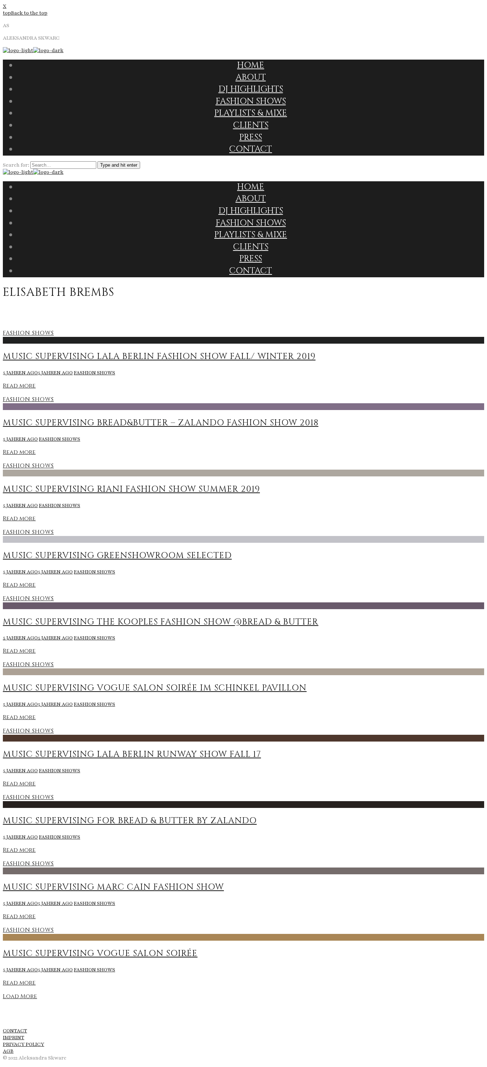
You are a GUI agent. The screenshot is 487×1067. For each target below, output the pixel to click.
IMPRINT (13, 1037)
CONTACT (15, 1030)
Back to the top (29, 13)
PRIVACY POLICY (23, 1044)
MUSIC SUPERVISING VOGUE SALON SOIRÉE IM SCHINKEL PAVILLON (155, 688)
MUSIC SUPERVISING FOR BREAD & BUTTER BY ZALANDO (130, 820)
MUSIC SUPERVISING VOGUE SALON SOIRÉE (100, 953)
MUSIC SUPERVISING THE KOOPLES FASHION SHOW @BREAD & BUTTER (160, 622)
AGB (8, 1051)
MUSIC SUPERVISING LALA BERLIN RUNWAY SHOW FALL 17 (132, 754)
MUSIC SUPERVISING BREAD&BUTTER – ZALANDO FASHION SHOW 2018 (160, 423)
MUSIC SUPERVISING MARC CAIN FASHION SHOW (113, 887)
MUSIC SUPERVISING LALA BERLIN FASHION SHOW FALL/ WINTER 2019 (159, 356)
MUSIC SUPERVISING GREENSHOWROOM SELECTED (117, 555)
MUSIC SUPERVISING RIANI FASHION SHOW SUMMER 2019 (131, 489)
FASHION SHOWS (28, 333)
